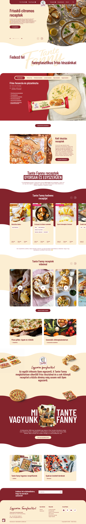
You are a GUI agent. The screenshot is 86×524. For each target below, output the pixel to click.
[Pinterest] (67, 510)
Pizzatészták (51, 511)
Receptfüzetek (61, 2)
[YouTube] (71, 510)
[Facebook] (75, 510)
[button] (26, 2)
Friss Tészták (22, 2)
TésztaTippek (31, 2)
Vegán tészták (52, 516)
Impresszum (12, 521)
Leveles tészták (52, 509)
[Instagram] (63, 510)
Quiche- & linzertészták (54, 512)
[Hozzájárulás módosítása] (3, 520)
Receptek (52, 2)
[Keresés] (73, 2)
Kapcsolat (42, 511)
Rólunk (67, 2)
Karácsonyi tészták (53, 515)
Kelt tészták (51, 513)
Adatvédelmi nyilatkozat (20, 521)
